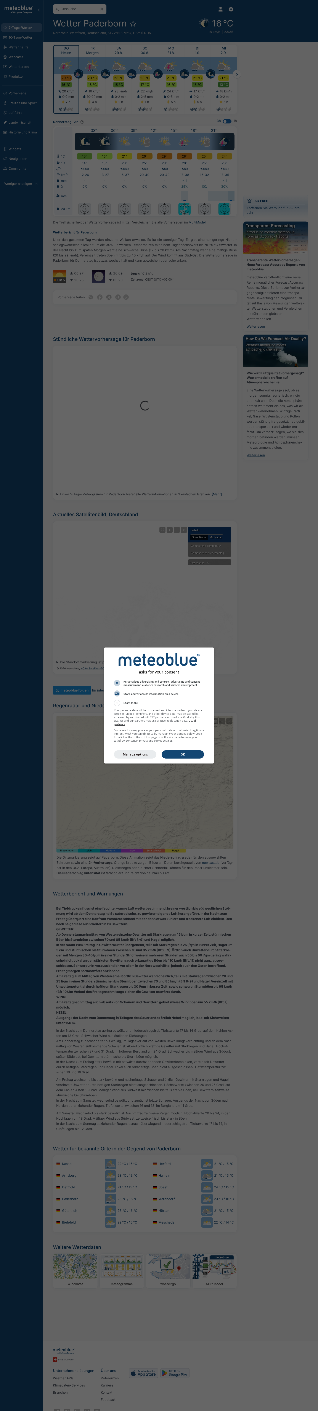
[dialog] (159, 705)
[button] (159, 703)
